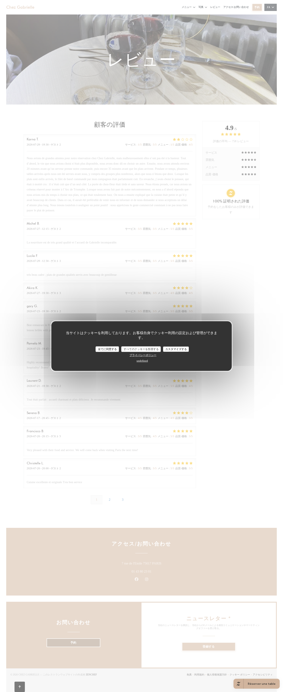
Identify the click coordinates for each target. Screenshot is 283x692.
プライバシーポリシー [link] (142, 355)
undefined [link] (142, 360)
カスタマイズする (176, 349)
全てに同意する (107, 349)
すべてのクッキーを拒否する (141, 349)
